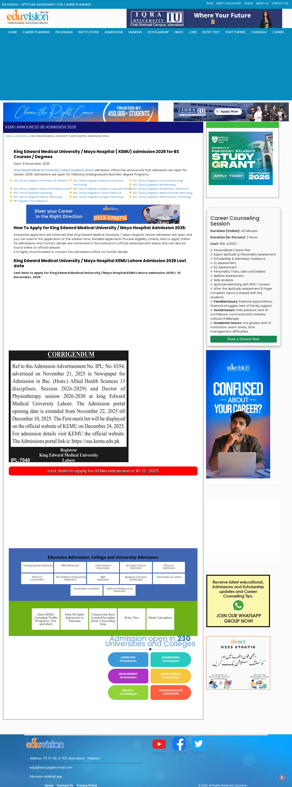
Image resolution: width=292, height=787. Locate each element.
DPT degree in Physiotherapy (30, 201)
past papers (236, 32)
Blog (210, 3)
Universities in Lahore (169, 577)
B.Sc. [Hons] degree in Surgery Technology (98, 197)
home (12, 32)
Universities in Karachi (87, 588)
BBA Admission (103, 578)
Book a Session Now (244, 339)
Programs (64, 32)
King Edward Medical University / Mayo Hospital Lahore (54, 170)
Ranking (135, 32)
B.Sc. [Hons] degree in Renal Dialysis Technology (162, 197)
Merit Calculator (229, 3)
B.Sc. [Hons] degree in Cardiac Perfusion (97, 193)
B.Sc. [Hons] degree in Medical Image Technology (163, 193)
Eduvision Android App (46, 776)
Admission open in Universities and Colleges (150, 641)
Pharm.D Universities (37, 578)
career (278, 32)
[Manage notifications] (282, 777)
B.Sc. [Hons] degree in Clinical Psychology (158, 180)
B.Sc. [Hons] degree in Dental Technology (38, 197)
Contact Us (280, 3)
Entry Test (211, 32)
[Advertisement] (146, 68)
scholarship (158, 32)
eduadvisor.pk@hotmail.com (51, 767)
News (178, 32)
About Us (262, 3)
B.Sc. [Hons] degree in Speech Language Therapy (102, 188)
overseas (259, 32)
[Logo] (83, 742)
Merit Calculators (160, 617)
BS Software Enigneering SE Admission (71, 578)
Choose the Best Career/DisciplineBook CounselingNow (103, 619)
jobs (193, 32)
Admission (21, 136)
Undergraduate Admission (38, 565)
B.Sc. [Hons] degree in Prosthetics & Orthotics (41, 180)
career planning (36, 32)
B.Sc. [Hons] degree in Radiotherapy (154, 184)
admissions (114, 32)
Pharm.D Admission (169, 567)
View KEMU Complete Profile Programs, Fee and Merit (45, 619)
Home (9, 136)
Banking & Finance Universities (136, 578)
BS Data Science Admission (136, 567)
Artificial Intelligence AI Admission (119, 590)
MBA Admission (70, 565)
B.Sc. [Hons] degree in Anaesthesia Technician (161, 188)
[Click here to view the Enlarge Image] (68, 406)
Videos (248, 3)
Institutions (88, 32)
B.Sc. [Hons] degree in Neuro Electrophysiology (41, 188)
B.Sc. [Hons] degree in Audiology (33, 193)
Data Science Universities (103, 567)
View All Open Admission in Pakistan (74, 618)
